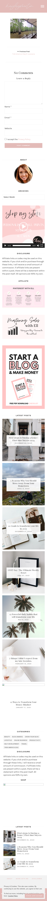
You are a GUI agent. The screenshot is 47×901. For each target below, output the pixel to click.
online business (20, 740)
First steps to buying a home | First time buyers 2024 (23, 439)
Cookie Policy (13, 896)
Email (8, 117)
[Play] (5, 245)
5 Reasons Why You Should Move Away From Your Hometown (23, 483)
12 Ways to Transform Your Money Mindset (23, 703)
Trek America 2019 (11, 747)
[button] (23, 226)
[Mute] (38, 245)
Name (8, 106)
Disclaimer (37, 878)
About (9, 878)
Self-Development (11, 744)
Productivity (35, 740)
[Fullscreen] (42, 245)
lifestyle (8, 740)
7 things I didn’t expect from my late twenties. (23, 659)
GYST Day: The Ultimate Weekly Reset (23, 571)
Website (8, 128)
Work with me (22, 878)
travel (24, 744)
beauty (7, 736)
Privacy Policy (24, 139)
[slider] (22, 245)
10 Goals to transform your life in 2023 (23, 527)
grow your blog (32, 736)
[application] (23, 226)
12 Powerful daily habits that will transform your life (23, 615)
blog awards (17, 736)
